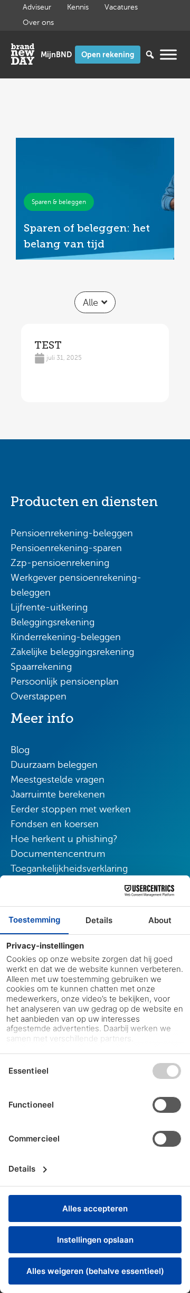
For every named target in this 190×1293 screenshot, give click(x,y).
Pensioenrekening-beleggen (72, 533)
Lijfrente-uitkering (49, 607)
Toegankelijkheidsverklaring (69, 868)
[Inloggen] (56, 54)
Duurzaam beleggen (54, 764)
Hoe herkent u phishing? (64, 839)
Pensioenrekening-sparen (66, 548)
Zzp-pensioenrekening (60, 562)
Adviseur (37, 7)
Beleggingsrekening (52, 622)
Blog (20, 750)
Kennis (78, 7)
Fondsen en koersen (55, 824)
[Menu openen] (168, 54)
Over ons (38, 22)
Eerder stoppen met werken (71, 809)
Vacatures (121, 7)
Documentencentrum (58, 853)
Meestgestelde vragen (57, 779)
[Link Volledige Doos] (95, 199)
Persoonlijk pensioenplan (65, 681)
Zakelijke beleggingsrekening (72, 651)
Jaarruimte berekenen (58, 794)
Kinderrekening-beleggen (66, 637)
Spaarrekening (41, 666)
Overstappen (38, 696)
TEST (48, 345)
